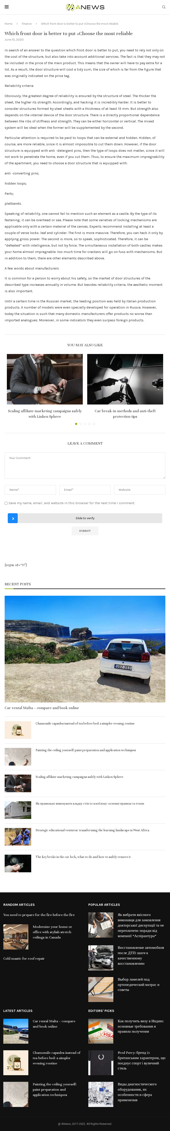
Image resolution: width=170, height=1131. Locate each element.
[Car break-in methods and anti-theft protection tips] (125, 379)
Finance (27, 23)
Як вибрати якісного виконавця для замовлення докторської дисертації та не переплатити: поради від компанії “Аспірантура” (141, 925)
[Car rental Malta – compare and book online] (85, 649)
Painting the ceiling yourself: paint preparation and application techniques (86, 750)
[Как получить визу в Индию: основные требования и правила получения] (100, 1031)
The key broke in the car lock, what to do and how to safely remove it (83, 857)
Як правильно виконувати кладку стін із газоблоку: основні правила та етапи (90, 803)
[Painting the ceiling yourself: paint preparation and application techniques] (18, 757)
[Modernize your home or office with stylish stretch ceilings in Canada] (15, 936)
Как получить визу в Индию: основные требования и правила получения (141, 1026)
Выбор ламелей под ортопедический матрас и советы (138, 984)
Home (8, 23)
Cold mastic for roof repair (24, 958)
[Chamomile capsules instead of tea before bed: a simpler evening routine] (18, 730)
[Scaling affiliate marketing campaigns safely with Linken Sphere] (45, 379)
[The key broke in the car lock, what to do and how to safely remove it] (18, 863)
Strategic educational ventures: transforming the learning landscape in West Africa (92, 830)
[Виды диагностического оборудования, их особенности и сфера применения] (100, 1094)
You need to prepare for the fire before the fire (39, 915)
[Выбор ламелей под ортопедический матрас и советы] (100, 989)
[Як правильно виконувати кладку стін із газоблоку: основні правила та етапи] (18, 810)
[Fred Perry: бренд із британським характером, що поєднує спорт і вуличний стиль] (100, 1062)
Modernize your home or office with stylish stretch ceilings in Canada (52, 932)
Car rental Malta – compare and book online (42, 708)
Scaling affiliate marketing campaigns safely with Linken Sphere (79, 777)
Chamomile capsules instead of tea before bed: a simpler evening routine (85, 723)
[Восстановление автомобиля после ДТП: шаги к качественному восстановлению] (100, 957)
